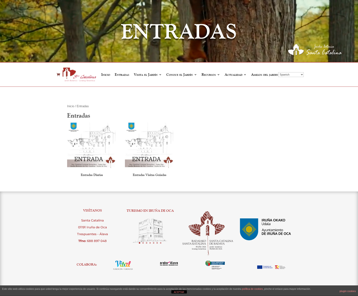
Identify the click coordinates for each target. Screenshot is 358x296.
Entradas (122, 74)
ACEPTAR (179, 292)
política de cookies (252, 289)
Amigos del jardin (264, 74)
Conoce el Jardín (179, 74)
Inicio (105, 74)
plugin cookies (348, 291)
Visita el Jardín (146, 74)
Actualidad (233, 74)
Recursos (209, 74)
